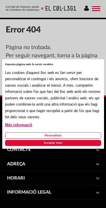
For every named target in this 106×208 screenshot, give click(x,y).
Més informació (18, 125)
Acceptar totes (53, 142)
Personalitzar (53, 135)
